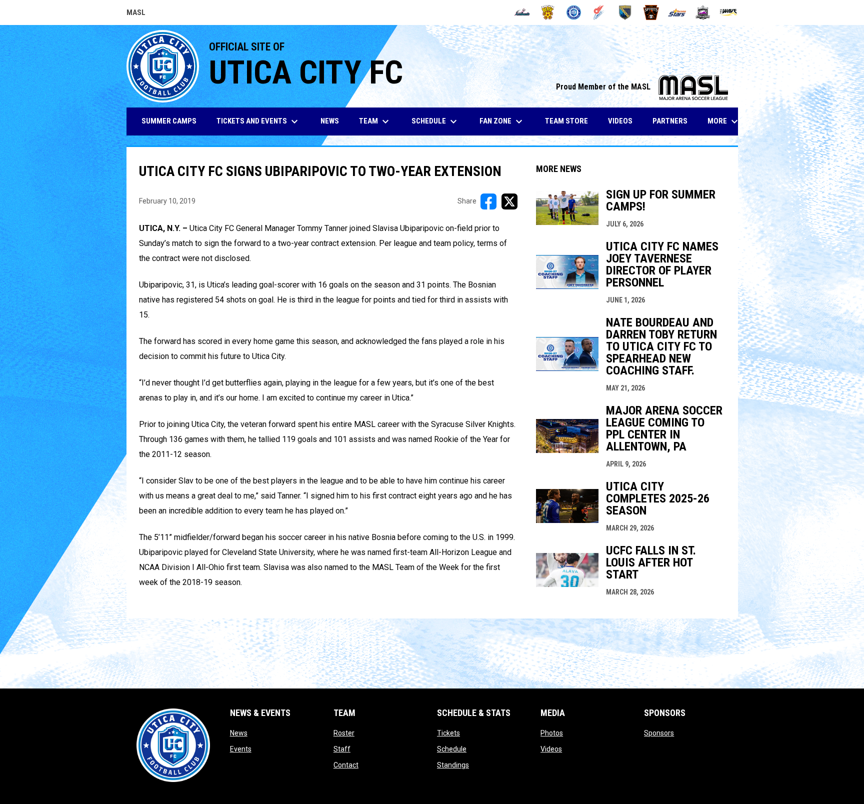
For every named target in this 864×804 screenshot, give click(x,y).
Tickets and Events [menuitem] (258, 122)
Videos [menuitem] (620, 121)
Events (241, 749)
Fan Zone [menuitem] (502, 122)
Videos (551, 749)
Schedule (451, 749)
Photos (551, 733)
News (239, 733)
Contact (346, 765)
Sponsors (659, 733)
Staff (342, 749)
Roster (344, 733)
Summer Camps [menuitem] (169, 121)
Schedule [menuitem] (436, 122)
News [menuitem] (329, 121)
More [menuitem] (724, 122)
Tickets (448, 733)
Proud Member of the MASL (642, 87)
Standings (453, 765)
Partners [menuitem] (670, 121)
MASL (136, 14)
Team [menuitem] (375, 122)
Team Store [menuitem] (570, 121)
